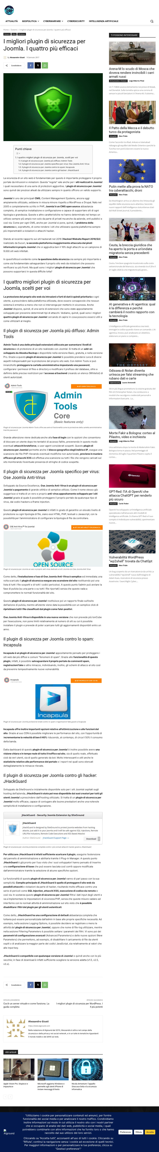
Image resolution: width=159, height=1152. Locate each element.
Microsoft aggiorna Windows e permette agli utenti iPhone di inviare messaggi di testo (51, 1086)
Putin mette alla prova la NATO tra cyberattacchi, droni (131, 188)
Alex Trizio (123, 136)
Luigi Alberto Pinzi (136, 81)
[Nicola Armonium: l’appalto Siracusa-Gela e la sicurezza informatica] (87, 1069)
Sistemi (14, 29)
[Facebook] (30, 65)
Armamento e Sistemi (118, 81)
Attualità (7, 1079)
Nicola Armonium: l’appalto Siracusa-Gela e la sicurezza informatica (84, 1086)
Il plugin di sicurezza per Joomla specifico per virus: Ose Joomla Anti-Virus (55, 164)
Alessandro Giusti (17, 57)
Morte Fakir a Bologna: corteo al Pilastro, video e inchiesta (132, 435)
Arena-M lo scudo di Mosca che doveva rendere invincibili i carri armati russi (131, 72)
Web (14, 34)
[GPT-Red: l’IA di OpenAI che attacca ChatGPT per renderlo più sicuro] (132, 476)
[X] (38, 65)
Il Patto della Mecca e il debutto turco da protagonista (131, 130)
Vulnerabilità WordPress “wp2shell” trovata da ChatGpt (130, 559)
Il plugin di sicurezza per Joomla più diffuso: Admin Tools (46, 161)
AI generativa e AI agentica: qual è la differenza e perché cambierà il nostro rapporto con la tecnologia (132, 310)
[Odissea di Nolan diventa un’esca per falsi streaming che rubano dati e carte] (132, 355)
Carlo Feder (124, 503)
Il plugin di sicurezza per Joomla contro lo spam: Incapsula (48, 167)
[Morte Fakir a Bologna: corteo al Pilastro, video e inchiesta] (132, 417)
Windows (21, 34)
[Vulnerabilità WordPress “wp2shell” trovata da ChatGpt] (132, 541)
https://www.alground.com (39, 1026)
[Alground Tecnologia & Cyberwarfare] (21, 10)
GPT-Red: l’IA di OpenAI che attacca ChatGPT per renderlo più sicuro (130, 495)
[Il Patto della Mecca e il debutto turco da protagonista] (132, 112)
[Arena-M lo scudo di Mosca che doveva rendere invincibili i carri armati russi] (132, 53)
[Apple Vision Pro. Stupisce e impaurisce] (18, 1069)
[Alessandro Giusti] (5, 57)
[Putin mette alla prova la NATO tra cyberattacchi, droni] (132, 171)
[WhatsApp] (45, 65)
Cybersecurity (115, 383)
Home (6, 29)
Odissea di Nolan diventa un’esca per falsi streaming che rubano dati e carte (131, 374)
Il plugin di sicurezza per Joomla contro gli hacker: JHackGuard (50, 170)
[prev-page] (5, 1097)
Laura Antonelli (128, 382)
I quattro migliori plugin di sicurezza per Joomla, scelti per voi (47, 157)
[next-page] (10, 1097)
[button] (152, 21)
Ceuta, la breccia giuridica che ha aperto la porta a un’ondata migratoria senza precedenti (130, 249)
